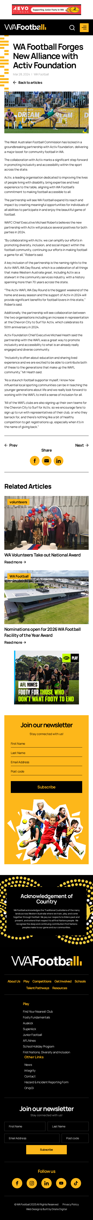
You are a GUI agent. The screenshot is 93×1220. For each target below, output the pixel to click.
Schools (80, 981)
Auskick (28, 1023)
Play (26, 981)
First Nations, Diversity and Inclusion (46, 1052)
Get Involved (63, 981)
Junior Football (32, 1035)
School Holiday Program (38, 1046)
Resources (59, 988)
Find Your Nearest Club (38, 1011)
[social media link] (17, 1183)
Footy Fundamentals (36, 1017)
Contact (30, 1076)
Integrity (29, 1070)
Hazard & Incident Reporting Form (46, 1082)
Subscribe (46, 787)
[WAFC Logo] (25, 27)
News (28, 1065)
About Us (14, 981)
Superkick (29, 1029)
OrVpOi (29, 1088)
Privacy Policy (71, 1204)
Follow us (46, 1171)
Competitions (41, 981)
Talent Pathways (37, 988)
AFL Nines (29, 1040)
